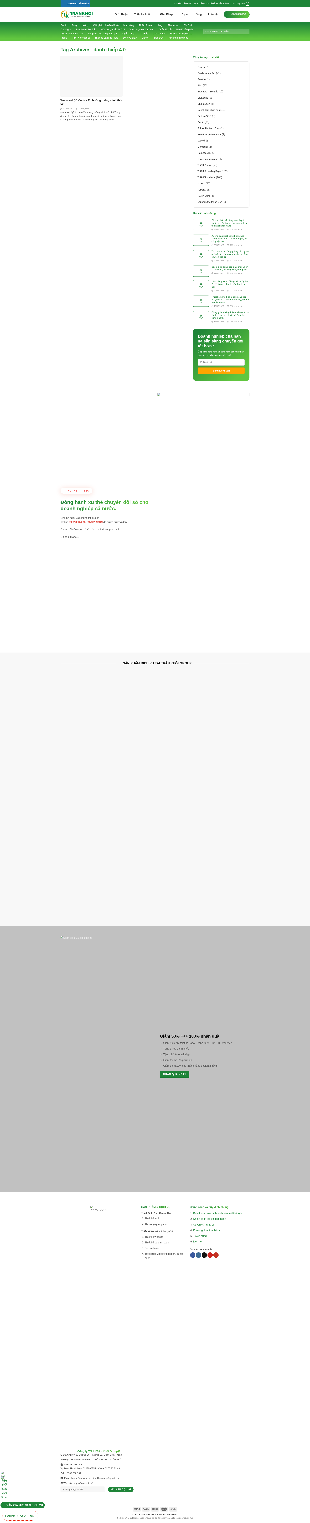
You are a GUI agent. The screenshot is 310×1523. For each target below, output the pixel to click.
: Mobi (73, 1468)
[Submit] (246, 31)
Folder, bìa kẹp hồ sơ (181, 33)
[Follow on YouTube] (216, 1255)
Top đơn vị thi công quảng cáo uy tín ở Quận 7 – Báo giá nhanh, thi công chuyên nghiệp (230, 254)
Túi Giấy (143, 33)
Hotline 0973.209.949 (20, 1516)
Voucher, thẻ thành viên (141, 29)
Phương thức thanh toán (207, 1230)
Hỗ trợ (85, 25)
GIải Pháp (166, 14)
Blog (199, 14)
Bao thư (158, 37)
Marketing (128, 25)
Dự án (185, 14)
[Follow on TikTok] (204, 1255)
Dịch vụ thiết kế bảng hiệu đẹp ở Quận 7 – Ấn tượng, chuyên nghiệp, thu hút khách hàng (230, 223)
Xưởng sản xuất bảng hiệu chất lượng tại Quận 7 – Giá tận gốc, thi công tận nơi (229, 239)
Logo (160, 25)
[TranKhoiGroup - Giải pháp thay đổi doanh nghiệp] (77, 14)
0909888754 (89, 1468)
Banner (145, 37)
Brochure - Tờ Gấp (86, 29)
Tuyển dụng (200, 1236)
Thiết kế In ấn (142, 14)
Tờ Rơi (188, 25)
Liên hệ (212, 14)
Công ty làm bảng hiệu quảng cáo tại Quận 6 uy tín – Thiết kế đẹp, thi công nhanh (230, 315)
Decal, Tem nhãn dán (72, 33)
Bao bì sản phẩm (185, 29)
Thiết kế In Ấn (146, 25)
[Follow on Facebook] (192, 1255)
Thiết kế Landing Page (106, 37)
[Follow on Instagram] (198, 1255)
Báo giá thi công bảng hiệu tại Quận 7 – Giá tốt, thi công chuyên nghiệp (230, 268)
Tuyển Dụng (128, 33)
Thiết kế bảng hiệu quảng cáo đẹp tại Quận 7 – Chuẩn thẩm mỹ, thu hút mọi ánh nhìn (230, 300)
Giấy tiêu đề (165, 29)
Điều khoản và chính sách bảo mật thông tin (218, 1213)
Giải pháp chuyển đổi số (106, 25)
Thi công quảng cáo (177, 37)
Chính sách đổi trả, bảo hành (209, 1218)
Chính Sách (159, 33)
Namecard (173, 25)
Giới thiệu (121, 14)
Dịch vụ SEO (130, 37)
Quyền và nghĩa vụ (204, 1224)
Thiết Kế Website (81, 37)
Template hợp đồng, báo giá (102, 33)
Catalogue (66, 29)
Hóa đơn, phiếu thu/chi (113, 29)
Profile (64, 37)
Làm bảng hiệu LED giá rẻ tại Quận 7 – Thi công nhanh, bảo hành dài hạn (230, 284)
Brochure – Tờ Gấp (207, 91)
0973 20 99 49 (112, 1468)
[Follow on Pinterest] (210, 1255)
